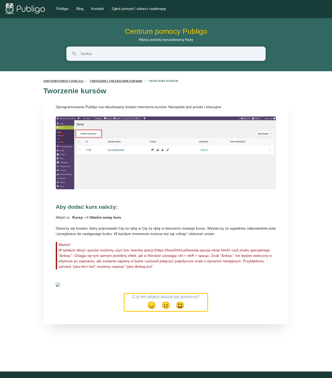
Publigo (62, 8)
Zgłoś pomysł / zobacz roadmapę (139, 8)
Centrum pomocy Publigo (166, 31)
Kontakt (97, 8)
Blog (80, 8)
